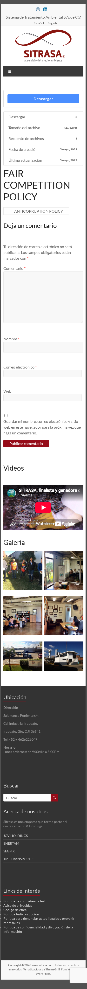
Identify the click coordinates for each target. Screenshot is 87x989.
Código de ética (15, 910)
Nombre (11, 338)
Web (7, 391)
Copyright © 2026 (20, 965)
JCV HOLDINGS (15, 836)
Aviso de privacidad (18, 905)
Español (39, 23)
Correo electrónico (20, 367)
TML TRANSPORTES (18, 859)
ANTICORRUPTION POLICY (36, 211)
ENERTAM (11, 843)
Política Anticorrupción (21, 914)
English (52, 23)
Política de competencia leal (24, 901)
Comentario (14, 268)
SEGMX (9, 851)
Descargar (43, 98)
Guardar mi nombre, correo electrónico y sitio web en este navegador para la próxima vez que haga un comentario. (42, 427)
